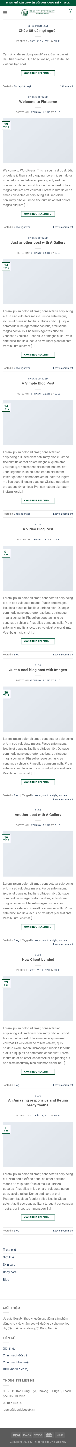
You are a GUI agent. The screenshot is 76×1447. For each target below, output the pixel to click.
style (54, 795)
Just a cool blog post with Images (38, 670)
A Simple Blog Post (38, 383)
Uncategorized (38, 97)
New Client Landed (38, 959)
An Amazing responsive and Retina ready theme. (38, 1102)
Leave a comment (63, 227)
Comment (66, 86)
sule (56, 41)
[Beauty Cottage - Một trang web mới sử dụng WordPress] (38, 12)
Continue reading (38, 73)
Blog (38, 524)
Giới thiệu (9, 1257)
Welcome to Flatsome (38, 101)
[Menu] (5, 12)
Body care (10, 1272)
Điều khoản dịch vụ (15, 1369)
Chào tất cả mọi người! (38, 30)
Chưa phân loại (38, 26)
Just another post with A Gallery (38, 242)
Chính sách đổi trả (15, 1355)
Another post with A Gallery (38, 814)
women (62, 795)
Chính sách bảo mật (16, 1362)
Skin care (9, 1264)
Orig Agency (57, 1442)
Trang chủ (9, 1250)
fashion (46, 795)
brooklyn (36, 795)
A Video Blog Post (38, 529)
